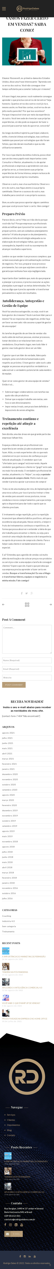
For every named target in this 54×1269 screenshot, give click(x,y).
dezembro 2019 (10, 810)
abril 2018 (7, 867)
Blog (9, 1130)
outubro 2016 (9, 893)
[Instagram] (24, 1256)
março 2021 (8, 759)
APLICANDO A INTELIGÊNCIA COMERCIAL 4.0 (22, 987)
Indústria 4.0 (8, 921)
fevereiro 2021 (9, 764)
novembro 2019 (10, 816)
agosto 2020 (8, 795)
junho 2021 (7, 743)
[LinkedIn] (29, 1256)
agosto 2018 (8, 847)
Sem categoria (9, 926)
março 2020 (8, 800)
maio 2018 (7, 862)
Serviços (11, 1114)
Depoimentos (13, 1125)
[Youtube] (34, 1256)
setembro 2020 (9, 790)
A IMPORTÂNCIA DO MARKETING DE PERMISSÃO (24, 956)
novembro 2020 (10, 779)
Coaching (6, 916)
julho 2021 (7, 738)
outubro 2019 (9, 821)
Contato (11, 1135)
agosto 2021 (8, 733)
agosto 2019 (8, 831)
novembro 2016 (10, 888)
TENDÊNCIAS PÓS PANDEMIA (15, 972)
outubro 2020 (9, 784)
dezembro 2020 (10, 774)
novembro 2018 (10, 841)
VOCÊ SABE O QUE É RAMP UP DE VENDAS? (21, 1003)
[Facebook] (20, 1256)
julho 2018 (7, 852)
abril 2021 (7, 753)
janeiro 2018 (8, 883)
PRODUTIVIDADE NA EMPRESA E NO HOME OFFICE (24, 1019)
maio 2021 (7, 748)
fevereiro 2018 (9, 878)
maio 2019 (7, 836)
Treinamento (8, 931)
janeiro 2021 (8, 769)
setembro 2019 (9, 826)
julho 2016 (7, 898)
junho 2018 (7, 857)
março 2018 (8, 872)
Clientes (11, 1120)
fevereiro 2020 (9, 805)
